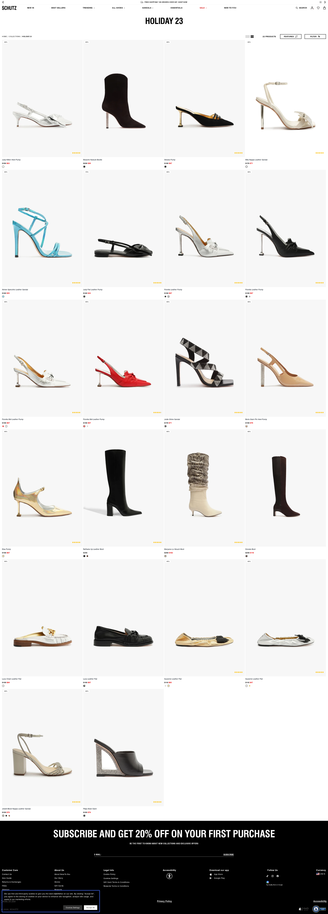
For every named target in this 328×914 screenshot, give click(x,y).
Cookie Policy (109, 874)
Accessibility (320, 901)
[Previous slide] (3, 2)
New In (30, 8)
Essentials (176, 8)
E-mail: (97, 854)
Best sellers (58, 8)
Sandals (146, 8)
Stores (57, 882)
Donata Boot (250, 549)
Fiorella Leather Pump (173, 290)
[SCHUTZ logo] (9, 8)
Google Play (219, 878)
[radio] (247, 36)
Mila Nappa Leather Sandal (256, 160)
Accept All (90, 908)
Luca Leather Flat (90, 679)
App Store (218, 874)
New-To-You (230, 8)
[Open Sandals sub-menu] (153, 8)
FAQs (4, 886)
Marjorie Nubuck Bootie (92, 160)
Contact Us (7, 874)
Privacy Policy (164, 901)
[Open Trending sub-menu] (94, 8)
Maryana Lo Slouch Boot (174, 549)
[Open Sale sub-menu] (206, 8)
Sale (202, 8)
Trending (88, 8)
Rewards (58, 890)
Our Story (58, 878)
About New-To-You (62, 874)
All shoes (117, 8)
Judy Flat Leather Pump (92, 290)
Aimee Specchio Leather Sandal (15, 290)
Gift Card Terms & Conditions (117, 882)
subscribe (228, 854)
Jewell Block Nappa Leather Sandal (16, 809)
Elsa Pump (6, 549)
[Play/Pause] (320, 2)
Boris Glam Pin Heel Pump (256, 419)
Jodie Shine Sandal (172, 419)
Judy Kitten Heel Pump (11, 160)
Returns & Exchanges (11, 882)
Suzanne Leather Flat (173, 679)
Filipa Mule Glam (90, 809)
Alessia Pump (169, 160)
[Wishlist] (318, 7)
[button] (301, 8)
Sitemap (5, 890)
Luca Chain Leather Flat (11, 679)
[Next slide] (325, 2)
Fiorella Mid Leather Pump (12, 419)
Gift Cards (59, 886)
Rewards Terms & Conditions (116, 886)
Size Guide (7, 878)
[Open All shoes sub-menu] (124, 8)
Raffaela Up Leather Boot (93, 549)
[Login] (312, 7)
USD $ (322, 874)
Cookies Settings (111, 878)
